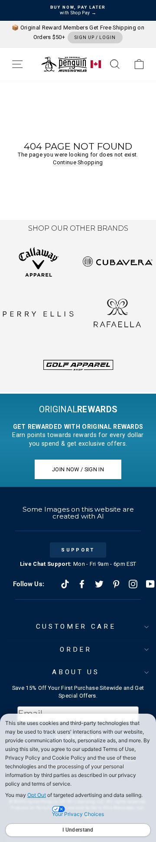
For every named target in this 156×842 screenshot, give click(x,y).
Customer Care (76, 626)
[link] (139, 64)
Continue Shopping (78, 162)
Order (75, 649)
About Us (75, 672)
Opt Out (36, 795)
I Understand (78, 830)
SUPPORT (77, 550)
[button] (17, 64)
